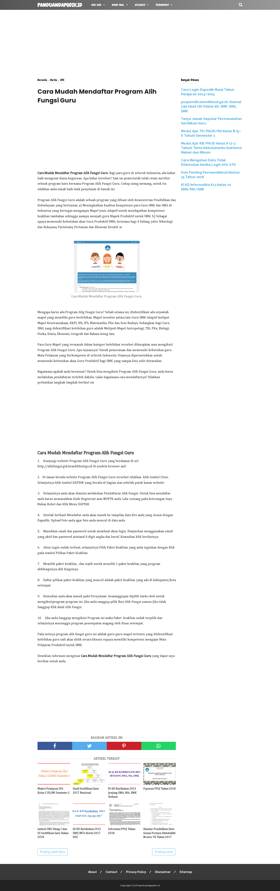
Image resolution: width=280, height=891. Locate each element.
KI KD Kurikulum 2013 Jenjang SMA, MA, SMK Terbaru (122, 792)
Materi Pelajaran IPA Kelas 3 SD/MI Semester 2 (54, 790)
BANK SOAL (118, 5)
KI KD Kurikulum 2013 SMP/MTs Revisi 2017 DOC (87, 833)
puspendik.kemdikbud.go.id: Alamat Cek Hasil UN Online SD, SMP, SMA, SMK (211, 106)
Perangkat (162, 5)
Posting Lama (164, 851)
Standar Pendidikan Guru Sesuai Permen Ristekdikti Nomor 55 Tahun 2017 (159, 833)
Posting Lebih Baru (52, 851)
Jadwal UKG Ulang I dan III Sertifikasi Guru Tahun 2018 (53, 833)
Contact (111, 872)
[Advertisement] (140, 43)
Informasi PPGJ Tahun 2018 (121, 831)
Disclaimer (163, 872)
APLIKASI (140, 5)
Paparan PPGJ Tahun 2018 (159, 788)
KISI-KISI (96, 5)
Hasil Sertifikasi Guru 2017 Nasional (86, 790)
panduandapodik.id (60, 5)
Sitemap (186, 872)
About (92, 872)
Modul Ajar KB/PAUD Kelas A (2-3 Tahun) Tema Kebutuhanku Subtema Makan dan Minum (211, 148)
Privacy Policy (136, 872)
